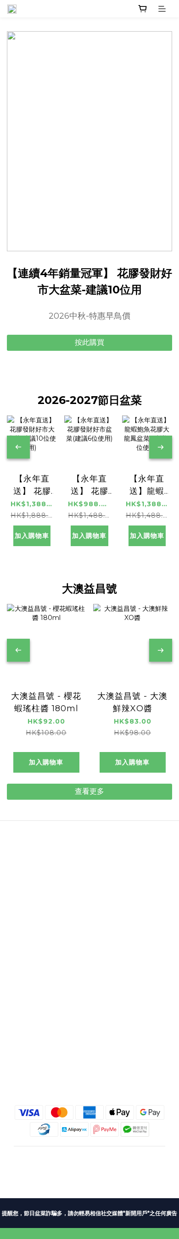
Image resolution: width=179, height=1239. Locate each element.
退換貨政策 (89, 980)
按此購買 (89, 342)
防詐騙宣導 (89, 1003)
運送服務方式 (89, 957)
